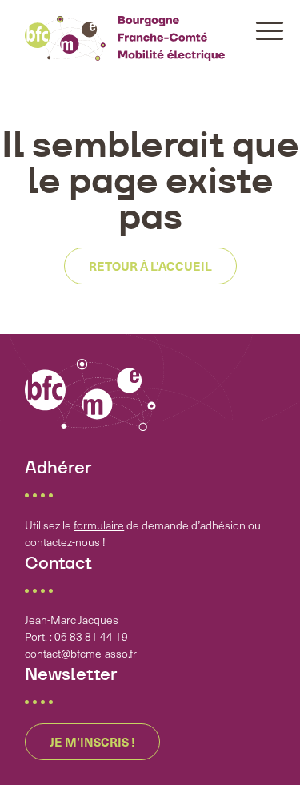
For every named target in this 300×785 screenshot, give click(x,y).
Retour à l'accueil (150, 265)
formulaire (99, 525)
